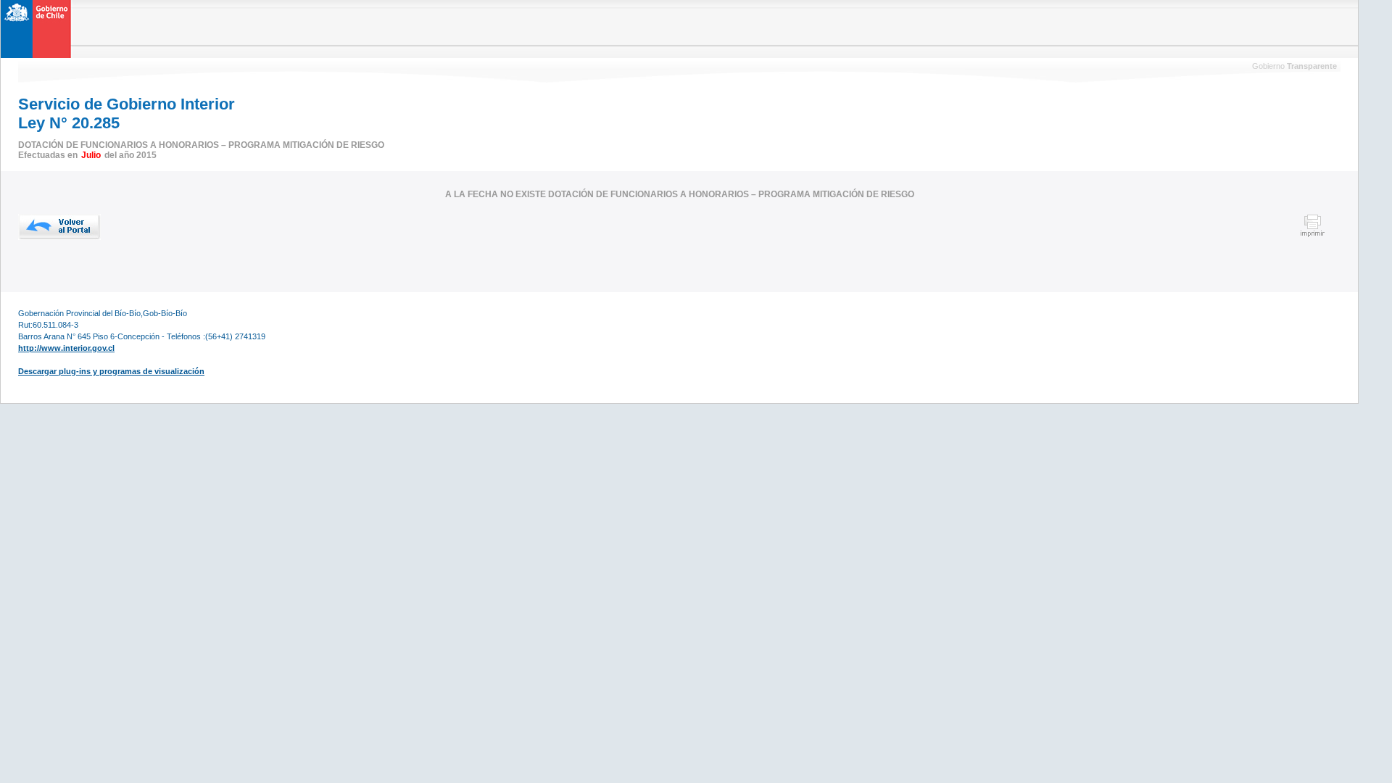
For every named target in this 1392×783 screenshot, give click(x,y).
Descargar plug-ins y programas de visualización (111, 371)
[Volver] (59, 227)
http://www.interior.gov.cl (66, 348)
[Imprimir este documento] (1312, 235)
